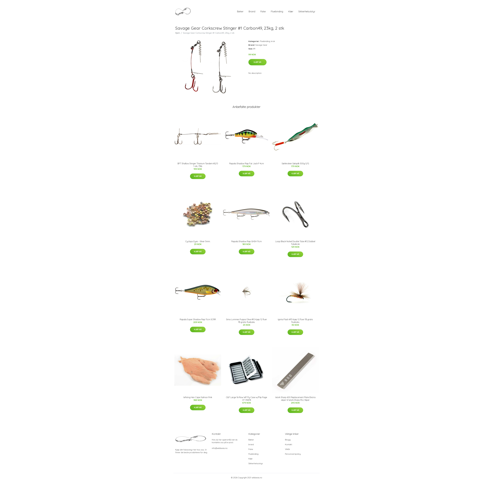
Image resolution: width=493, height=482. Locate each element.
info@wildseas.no (219, 448)
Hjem (177, 33)
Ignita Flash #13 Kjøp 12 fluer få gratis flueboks (295, 320)
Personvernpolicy (293, 454)
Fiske (263, 11)
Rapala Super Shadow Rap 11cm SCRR (198, 319)
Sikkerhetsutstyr (306, 11)
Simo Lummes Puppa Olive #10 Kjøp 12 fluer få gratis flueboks (246, 320)
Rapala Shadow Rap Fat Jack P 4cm (246, 163)
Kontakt (288, 444)
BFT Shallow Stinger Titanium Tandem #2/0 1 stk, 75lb (198, 164)
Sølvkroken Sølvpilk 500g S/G (295, 163)
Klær (290, 11)
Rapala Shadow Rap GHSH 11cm (246, 241)
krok (273, 41)
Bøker (240, 11)
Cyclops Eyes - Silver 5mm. (197, 241)
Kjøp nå (257, 62)
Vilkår (287, 449)
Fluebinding (277, 11)
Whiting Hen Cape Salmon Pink (197, 397)
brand (252, 11)
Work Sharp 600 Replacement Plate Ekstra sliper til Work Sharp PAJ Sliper (295, 398)
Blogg (288, 439)
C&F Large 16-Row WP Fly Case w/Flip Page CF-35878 (246, 398)
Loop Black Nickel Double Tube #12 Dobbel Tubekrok (295, 242)
